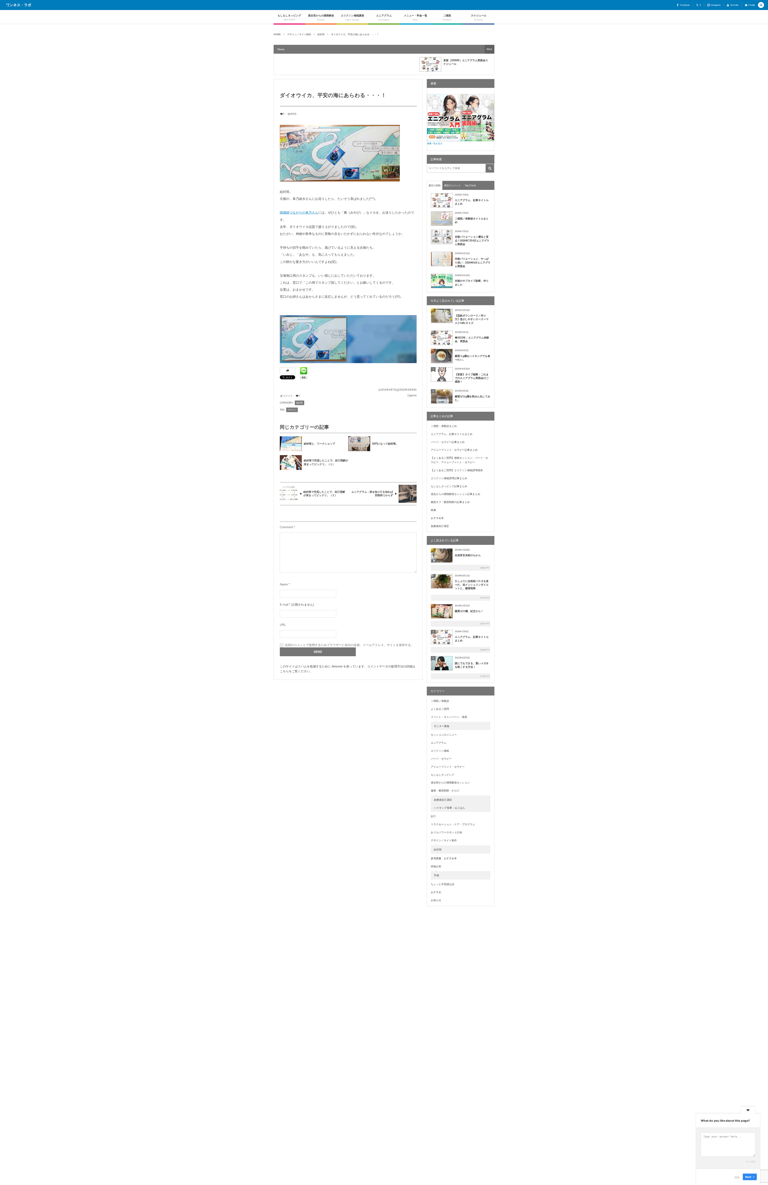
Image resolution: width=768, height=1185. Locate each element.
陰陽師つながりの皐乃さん (299, 212)
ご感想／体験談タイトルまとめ (472, 220)
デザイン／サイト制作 (444, 840)
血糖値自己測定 (440, 526)
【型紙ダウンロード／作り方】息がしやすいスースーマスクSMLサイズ (472, 319)
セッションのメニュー (444, 734)
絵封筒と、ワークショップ (319, 443)
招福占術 (436, 866)
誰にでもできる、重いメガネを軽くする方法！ (472, 665)
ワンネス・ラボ (18, 5)
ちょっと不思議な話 (442, 884)
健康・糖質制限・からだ (445, 790)
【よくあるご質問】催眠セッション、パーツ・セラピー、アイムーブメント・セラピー (459, 460)
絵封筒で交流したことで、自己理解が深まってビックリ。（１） (326, 462)
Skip (737, 1176)
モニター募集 (441, 726)
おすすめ (436, 892)
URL (283, 624)
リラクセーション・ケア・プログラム (453, 824)
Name (284, 584)
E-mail (284, 604)
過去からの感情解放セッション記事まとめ (455, 494)
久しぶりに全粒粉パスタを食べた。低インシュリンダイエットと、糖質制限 (472, 585)
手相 (436, 875)
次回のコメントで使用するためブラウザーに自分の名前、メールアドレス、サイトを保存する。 (349, 645)
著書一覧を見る (434, 143)
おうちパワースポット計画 (446, 832)
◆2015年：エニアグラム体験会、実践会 (472, 339)
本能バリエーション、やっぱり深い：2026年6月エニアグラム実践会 (472, 262)
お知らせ (436, 900)
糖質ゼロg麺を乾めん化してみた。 (472, 398)
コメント (288, 395)
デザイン (292, 410)
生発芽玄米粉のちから (468, 555)
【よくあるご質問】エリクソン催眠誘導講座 (457, 470)
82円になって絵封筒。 (385, 443)
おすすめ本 (437, 518)
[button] (761, 5)
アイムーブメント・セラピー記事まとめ (454, 449)
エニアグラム (438, 742)
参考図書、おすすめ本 (444, 858)
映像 (433, 510)
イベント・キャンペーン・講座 (449, 716)
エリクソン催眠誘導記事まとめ (449, 478)
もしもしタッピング (442, 774)
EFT (433, 816)
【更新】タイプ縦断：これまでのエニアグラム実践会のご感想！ (472, 378)
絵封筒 (299, 403)
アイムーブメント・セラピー (448, 766)
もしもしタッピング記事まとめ (449, 486)
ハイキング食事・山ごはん (449, 807)
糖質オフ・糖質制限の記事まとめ (450, 502)
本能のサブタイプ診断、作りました (472, 282)
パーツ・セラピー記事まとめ (448, 442)
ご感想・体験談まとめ (444, 426)
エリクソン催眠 (440, 750)
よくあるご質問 (440, 708)
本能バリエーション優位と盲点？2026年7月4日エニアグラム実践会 (472, 240)
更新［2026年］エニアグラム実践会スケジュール (465, 62)
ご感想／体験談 (440, 700)
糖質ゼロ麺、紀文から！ (469, 611)
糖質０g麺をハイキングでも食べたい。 (472, 358)
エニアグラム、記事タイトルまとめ (472, 202)
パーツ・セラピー (441, 758)
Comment (286, 527)
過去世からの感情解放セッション (450, 782)
